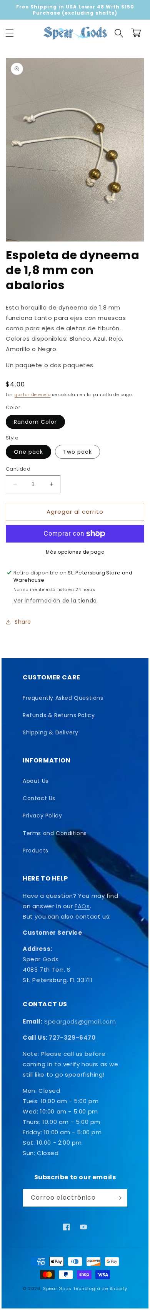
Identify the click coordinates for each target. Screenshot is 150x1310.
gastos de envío (33, 395)
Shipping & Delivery (50, 732)
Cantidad (18, 469)
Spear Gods (57, 1288)
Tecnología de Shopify (100, 1288)
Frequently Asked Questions (63, 698)
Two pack (77, 452)
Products (35, 850)
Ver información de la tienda (55, 600)
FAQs (82, 906)
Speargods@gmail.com (80, 1021)
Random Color (35, 422)
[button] (9, 33)
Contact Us (39, 798)
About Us (35, 781)
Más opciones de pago (75, 552)
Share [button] (23, 622)
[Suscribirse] (118, 1198)
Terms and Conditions (55, 833)
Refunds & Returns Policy (59, 715)
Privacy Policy (42, 815)
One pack (28, 452)
